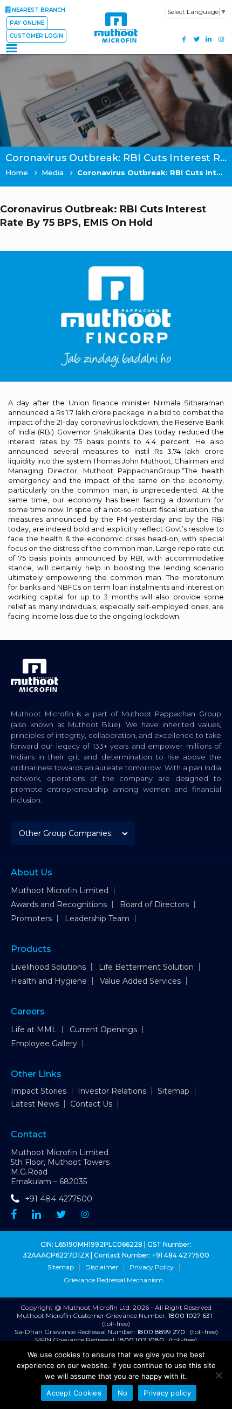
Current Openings (103, 1029)
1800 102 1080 (141, 1340)
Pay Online (27, 22)
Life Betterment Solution (146, 967)
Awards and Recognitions (59, 904)
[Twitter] (196, 39)
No (123, 1393)
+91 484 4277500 (58, 1198)
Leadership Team (97, 918)
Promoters (31, 918)
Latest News (35, 1104)
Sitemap (173, 1091)
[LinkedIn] (208, 39)
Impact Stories (38, 1091)
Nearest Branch (38, 9)
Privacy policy (167, 1393)
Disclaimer (101, 1267)
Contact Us (91, 1104)
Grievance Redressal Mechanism (113, 1280)
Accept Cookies (73, 1393)
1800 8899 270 (161, 1332)
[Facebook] (184, 39)
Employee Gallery (44, 1043)
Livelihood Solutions (48, 967)
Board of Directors (154, 904)
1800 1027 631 (190, 1315)
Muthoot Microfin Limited (59, 890)
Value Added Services (140, 981)
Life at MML (34, 1029)
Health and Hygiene (49, 981)
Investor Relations (112, 1091)
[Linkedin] (36, 1214)
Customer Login (36, 35)
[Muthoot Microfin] (116, 48)
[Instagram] (221, 39)
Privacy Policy (151, 1267)
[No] (218, 1375)
